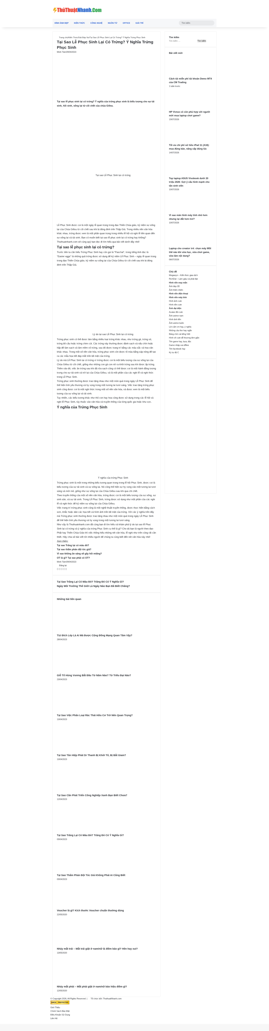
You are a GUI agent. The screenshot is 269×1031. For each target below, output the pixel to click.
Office (126, 23)
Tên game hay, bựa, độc (180, 341)
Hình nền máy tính (178, 297)
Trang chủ (63, 37)
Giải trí (139, 23)
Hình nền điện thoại (178, 293)
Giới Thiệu (55, 1007)
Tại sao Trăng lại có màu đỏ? (73, 545)
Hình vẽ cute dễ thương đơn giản (184, 337)
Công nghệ (96, 23)
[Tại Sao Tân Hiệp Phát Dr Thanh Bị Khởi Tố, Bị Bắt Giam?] (84, 751)
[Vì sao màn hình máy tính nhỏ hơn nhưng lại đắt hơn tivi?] (184, 211)
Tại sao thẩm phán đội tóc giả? (74, 549)
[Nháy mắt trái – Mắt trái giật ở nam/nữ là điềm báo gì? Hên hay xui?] (83, 945)
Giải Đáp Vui (83, 37)
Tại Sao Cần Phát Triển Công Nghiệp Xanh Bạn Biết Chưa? (92, 795)
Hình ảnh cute (175, 301)
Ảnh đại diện (175, 308)
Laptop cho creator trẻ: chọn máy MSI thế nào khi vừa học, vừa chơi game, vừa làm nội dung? (190, 252)
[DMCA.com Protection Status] (59, 1003)
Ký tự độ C (174, 352)
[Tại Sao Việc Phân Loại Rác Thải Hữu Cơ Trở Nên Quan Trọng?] (84, 711)
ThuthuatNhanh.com (112, 998)
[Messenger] (64, 569)
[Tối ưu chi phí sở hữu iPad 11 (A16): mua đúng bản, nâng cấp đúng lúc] (184, 141)
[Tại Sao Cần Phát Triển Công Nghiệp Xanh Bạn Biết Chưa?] (84, 791)
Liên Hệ (53, 1018)
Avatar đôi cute (176, 312)
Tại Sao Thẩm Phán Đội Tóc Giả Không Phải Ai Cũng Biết (91, 875)
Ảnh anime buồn (176, 323)
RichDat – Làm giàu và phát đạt (183, 279)
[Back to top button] (1, 1022)
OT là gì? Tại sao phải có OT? (73, 557)
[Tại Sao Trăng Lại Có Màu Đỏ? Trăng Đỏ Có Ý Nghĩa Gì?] (84, 831)
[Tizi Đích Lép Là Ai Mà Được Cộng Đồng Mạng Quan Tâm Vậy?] (84, 631)
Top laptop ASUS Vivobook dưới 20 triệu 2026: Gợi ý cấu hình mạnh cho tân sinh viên (189, 182)
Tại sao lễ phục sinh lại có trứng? (75, 101)
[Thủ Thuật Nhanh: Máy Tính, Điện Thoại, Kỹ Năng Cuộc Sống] (77, 9)
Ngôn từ (112, 23)
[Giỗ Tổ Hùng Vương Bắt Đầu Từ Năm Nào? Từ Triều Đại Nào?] (84, 671)
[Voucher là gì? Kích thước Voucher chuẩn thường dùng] (80, 906)
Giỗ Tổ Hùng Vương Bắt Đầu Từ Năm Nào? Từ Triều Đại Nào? (94, 675)
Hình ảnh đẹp (62, 23)
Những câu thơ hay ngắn (180, 330)
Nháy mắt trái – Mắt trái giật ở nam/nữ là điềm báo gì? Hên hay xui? (97, 948)
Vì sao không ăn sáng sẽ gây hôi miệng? (79, 553)
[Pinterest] (62, 569)
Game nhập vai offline (179, 345)
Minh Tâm (61, 52)
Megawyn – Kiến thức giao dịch (183, 275)
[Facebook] (58, 569)
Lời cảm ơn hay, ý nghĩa (180, 327)
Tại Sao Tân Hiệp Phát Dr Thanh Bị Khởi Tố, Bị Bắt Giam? (91, 755)
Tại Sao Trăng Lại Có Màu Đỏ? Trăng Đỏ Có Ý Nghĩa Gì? (90, 835)
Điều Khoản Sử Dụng (60, 1014)
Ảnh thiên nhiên (176, 290)
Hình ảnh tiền (175, 319)
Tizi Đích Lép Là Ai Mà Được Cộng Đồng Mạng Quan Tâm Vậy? (94, 635)
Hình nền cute (175, 304)
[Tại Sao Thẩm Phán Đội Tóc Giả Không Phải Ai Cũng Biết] (84, 871)
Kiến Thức (79, 23)
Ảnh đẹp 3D (174, 286)
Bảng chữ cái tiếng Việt (179, 334)
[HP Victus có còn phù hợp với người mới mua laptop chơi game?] (184, 108)
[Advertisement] (106, 74)
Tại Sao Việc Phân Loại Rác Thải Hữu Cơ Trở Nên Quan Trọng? (95, 715)
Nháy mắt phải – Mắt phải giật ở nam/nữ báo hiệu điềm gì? (92, 986)
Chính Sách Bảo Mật (59, 1011)
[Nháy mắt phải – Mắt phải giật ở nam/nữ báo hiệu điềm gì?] (82, 982)
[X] (60, 569)
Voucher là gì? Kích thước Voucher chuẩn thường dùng (90, 910)
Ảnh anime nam (176, 315)
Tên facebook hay (177, 349)
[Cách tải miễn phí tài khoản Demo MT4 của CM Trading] (184, 75)
